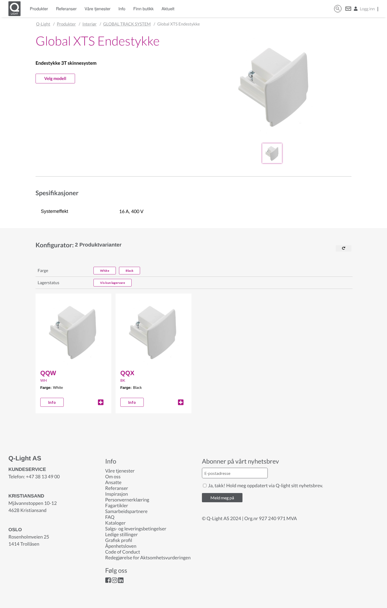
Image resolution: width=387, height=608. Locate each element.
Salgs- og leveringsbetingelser (135, 528)
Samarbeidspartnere (126, 511)
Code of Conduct (122, 552)
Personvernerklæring (127, 500)
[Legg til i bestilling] (101, 402)
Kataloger (115, 523)
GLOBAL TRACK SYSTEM (127, 24)
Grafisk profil (118, 540)
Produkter (39, 9)
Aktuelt (168, 9)
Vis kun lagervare (112, 283)
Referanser (66, 9)
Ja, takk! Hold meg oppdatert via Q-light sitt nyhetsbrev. (265, 485)
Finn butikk (143, 9)
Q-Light (43, 24)
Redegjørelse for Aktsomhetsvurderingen (148, 557)
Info (122, 9)
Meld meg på (222, 497)
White (104, 271)
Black (129, 271)
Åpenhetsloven (120, 546)
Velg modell (55, 78)
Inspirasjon (116, 494)
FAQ (110, 517)
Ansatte (113, 482)
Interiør (89, 24)
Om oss (113, 476)
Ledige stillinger (121, 534)
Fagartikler (116, 505)
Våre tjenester (98, 9)
